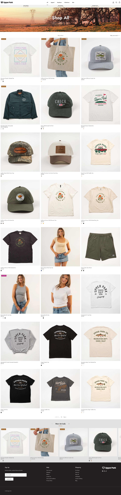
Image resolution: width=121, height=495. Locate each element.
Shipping (48, 472)
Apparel (52, 2)
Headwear (59, 2)
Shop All (77, 474)
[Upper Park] (7, 2)
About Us (77, 472)
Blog (76, 480)
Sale (73, 2)
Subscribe (9, 479)
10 (61, 417)
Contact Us (48, 476)
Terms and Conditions (51, 478)
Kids (67, 23)
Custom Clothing (78, 478)
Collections (66, 2)
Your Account (49, 470)
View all (60, 425)
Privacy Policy (49, 480)
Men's (54, 23)
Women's (61, 23)
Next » (65, 417)
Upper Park (9, 490)
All (47, 2)
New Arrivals (60, 424)
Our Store (77, 470)
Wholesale (77, 476)
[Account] (113, 2)
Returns (47, 474)
